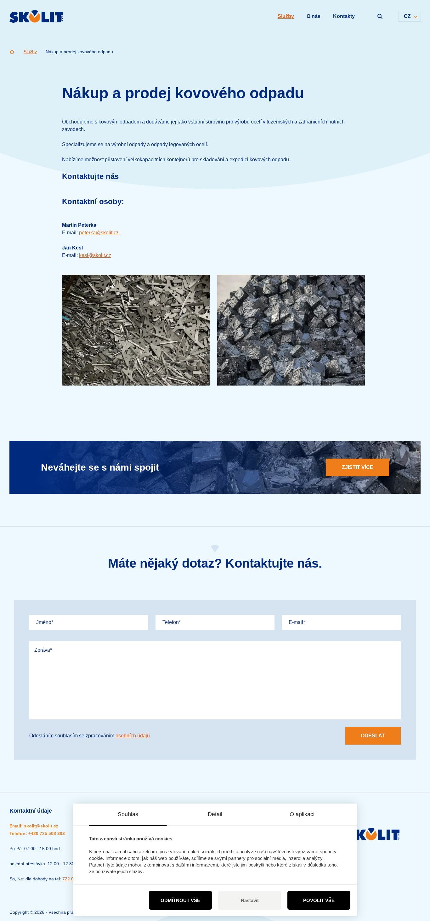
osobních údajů (133, 735)
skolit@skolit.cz (41, 825)
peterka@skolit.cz (99, 232)
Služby (30, 51)
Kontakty (344, 16)
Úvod (12, 51)
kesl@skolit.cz (95, 255)
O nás (313, 16)
